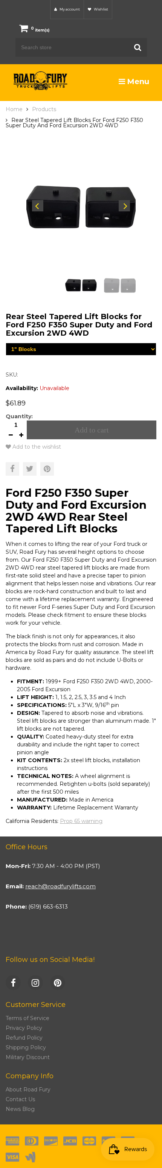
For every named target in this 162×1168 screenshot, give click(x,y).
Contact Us (20, 1099)
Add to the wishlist (36, 446)
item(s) (40, 30)
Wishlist (100, 9)
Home (14, 109)
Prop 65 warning (81, 821)
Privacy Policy (24, 1028)
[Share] (12, 469)
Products (44, 109)
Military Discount (28, 1057)
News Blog (20, 1109)
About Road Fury (28, 1089)
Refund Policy (24, 1037)
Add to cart (92, 430)
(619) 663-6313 (48, 906)
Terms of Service (27, 1018)
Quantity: (19, 416)
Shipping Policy (26, 1047)
